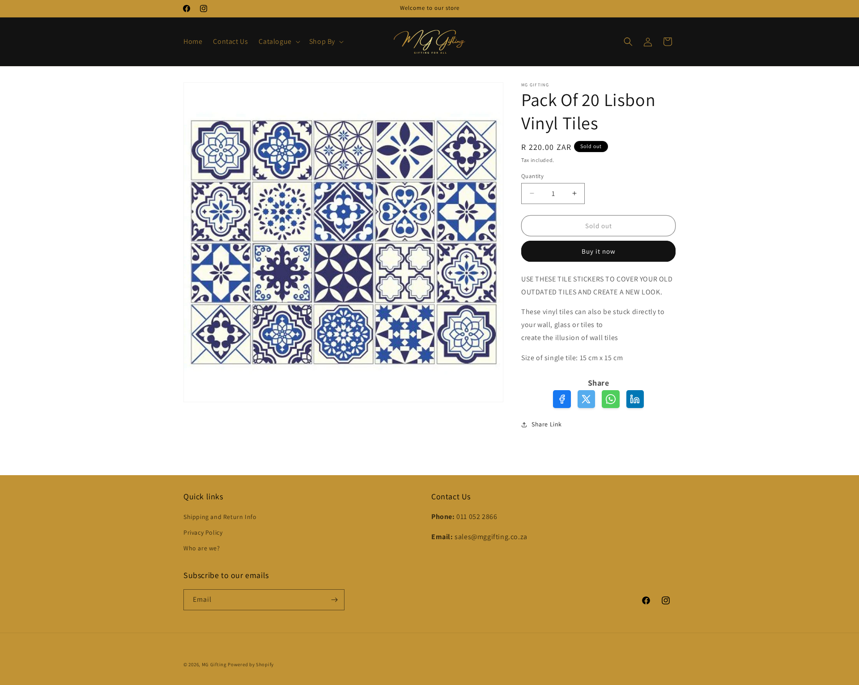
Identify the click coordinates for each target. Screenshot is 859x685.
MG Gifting (215, 664)
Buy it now (599, 251)
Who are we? (201, 548)
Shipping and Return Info (219, 517)
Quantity (532, 175)
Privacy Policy (202, 532)
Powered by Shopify (251, 664)
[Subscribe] (334, 599)
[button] (278, 42)
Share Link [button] (547, 424)
